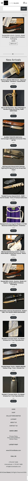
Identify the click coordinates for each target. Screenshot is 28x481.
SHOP (13, 412)
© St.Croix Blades (5, 472)
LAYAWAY (13, 419)
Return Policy (13, 439)
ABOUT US (13, 422)
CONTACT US (13, 426)
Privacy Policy (13, 436)
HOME (13, 409)
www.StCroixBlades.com (13, 450)
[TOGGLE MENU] (2, 3)
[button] (26, 15)
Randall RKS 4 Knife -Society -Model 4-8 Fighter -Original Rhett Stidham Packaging (13, 37)
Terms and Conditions (13, 438)
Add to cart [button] (13, 43)
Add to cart (13, 86)
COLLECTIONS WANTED (13, 416)
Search (23, 8)
